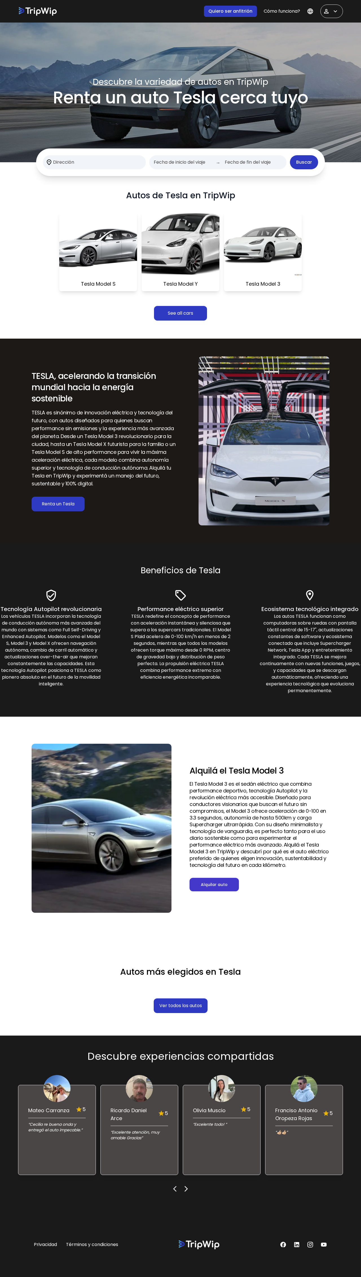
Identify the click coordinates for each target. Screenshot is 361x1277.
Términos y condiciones (92, 1244)
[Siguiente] (186, 1188)
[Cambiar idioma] (310, 11)
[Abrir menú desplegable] (331, 11)
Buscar (304, 162)
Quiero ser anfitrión (230, 11)
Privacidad (45, 1244)
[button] (283, 1244)
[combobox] (53, 162)
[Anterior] (174, 1188)
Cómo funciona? (282, 11)
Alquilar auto (214, 884)
